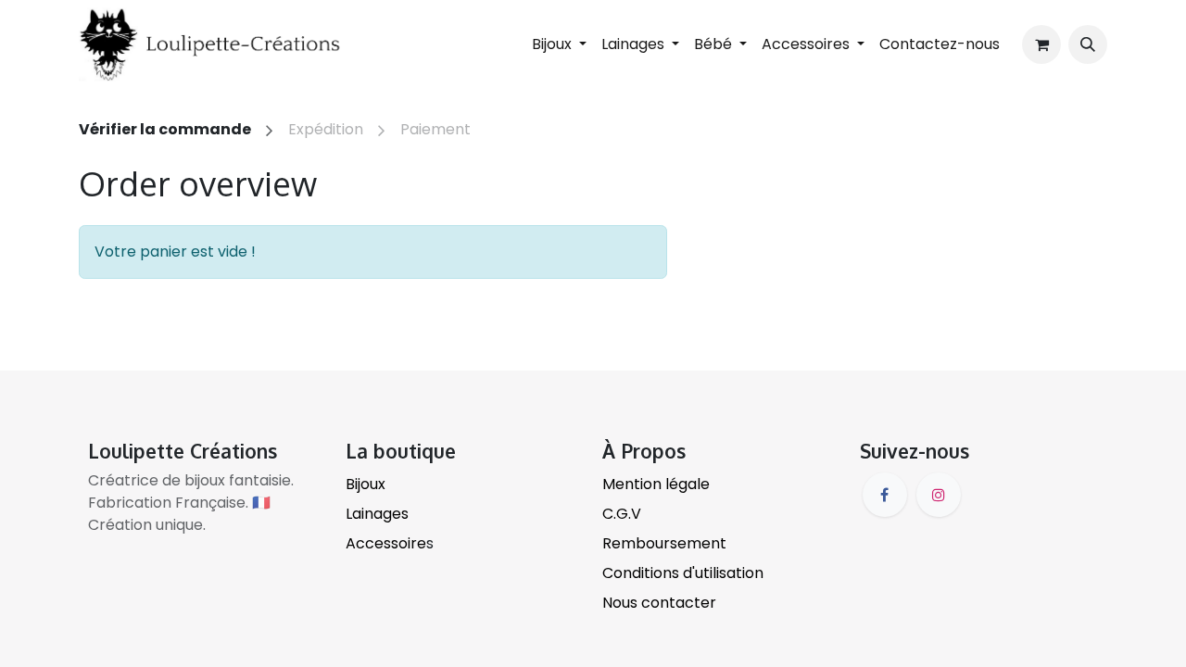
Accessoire (386, 543)
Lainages (377, 513)
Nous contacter (659, 602)
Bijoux (365, 484)
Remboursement (664, 543)
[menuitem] (939, 44)
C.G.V (621, 513)
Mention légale (656, 484)
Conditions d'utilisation (682, 573)
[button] (1087, 44)
